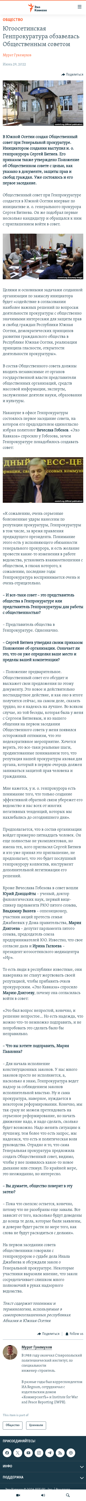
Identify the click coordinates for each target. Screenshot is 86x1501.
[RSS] (60, 1452)
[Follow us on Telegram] (49, 1452)
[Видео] (18, 1495)
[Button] (72, 75)
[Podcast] (71, 1452)
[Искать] (68, 1495)
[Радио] (43, 1495)
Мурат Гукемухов (17, 55)
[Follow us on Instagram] (39, 1452)
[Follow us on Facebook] (7, 1452)
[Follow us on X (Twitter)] (17, 1452)
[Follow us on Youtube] (28, 1452)
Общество (13, 20)
